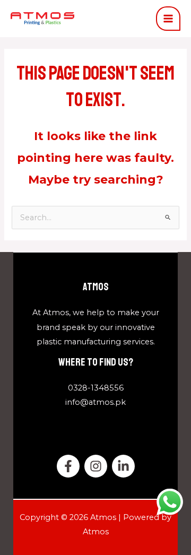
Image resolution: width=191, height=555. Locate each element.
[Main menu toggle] (168, 18)
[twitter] (95, 466)
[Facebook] (68, 466)
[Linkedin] (123, 466)
